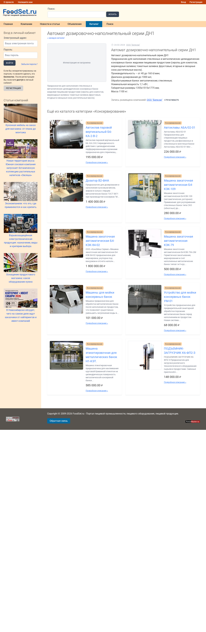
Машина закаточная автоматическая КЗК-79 (178, 241)
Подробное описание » (97, 162)
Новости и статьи (50, 24)
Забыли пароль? (29, 64)
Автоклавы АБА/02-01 (179, 127)
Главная (8, 24)
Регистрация (196, 2)
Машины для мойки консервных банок (100, 295)
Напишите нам (25, 2)
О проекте (9, 2)
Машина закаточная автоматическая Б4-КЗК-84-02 (100, 241)
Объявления (75, 24)
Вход (183, 2)
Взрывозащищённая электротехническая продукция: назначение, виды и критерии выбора (20, 241)
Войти (9, 63)
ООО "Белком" (133, 45)
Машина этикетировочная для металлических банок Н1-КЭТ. (101, 355)
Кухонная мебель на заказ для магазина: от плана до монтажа (20, 129)
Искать (113, 14)
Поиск (109, 24)
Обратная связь (59, 420)
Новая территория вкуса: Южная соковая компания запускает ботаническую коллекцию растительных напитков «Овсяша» (21, 168)
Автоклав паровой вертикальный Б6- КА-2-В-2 (99, 132)
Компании (26, 24)
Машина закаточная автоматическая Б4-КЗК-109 (178, 185)
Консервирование (94, 123)
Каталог (94, 24)
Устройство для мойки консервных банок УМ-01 (180, 297)
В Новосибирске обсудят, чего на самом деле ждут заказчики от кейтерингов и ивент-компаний (20, 315)
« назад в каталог (56, 38)
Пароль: (8, 49)
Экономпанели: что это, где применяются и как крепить (20, 205)
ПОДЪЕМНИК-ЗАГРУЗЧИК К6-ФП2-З (179, 351)
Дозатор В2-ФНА (97, 180)
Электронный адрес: (15, 37)
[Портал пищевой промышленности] (22, 13)
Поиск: (51, 8)
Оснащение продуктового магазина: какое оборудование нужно (20, 278)
